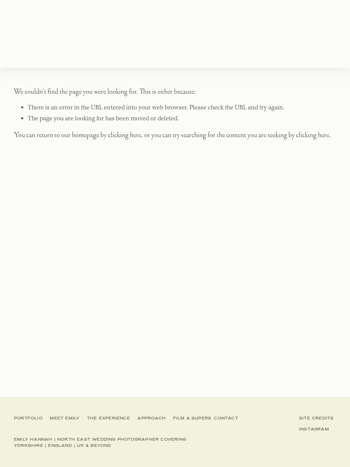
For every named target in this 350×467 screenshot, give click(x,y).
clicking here (124, 134)
